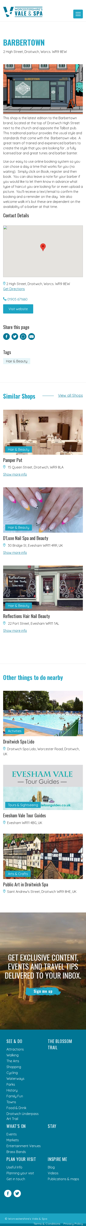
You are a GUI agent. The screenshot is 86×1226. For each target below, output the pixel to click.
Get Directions (14, 289)
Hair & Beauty (16, 361)
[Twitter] (17, 1196)
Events (11, 1134)
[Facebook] (7, 1196)
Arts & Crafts (18, 874)
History (12, 1090)
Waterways (15, 1078)
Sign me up (43, 991)
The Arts (12, 1061)
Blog (51, 1167)
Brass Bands (16, 1152)
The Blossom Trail (60, 1044)
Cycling (12, 1073)
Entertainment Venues (23, 1146)
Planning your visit (20, 1173)
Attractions (15, 1049)
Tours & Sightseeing (23, 805)
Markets (12, 1140)
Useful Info (14, 1167)
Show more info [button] (15, 474)
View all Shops (70, 395)
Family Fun (14, 1096)
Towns (11, 1102)
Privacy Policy (73, 1224)
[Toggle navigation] (78, 14)
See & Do (14, 1041)
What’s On (16, 1126)
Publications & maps (63, 1179)
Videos (53, 1173)
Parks (10, 1084)
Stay (52, 1126)
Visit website (18, 309)
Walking (12, 1055)
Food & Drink (16, 1108)
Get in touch (15, 1179)
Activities (15, 731)
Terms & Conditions (46, 1224)
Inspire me (57, 1159)
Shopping (13, 1067)
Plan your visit (21, 1159)
